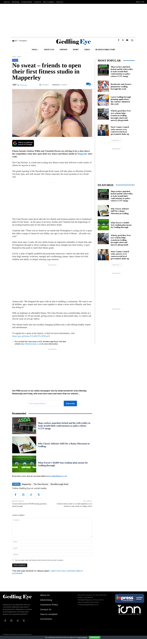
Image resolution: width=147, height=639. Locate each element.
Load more (115, 140)
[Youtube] (127, 40)
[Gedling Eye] (73, 42)
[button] (132, 40)
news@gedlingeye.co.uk (58, 476)
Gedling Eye (23, 85)
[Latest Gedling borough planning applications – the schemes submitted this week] (103, 100)
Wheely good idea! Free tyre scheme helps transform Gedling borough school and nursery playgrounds (121, 115)
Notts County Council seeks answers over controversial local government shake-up (120, 130)
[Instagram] (23, 495)
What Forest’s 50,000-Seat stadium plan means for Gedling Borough (121, 225)
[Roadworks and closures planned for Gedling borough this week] (103, 86)
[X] (122, 40)
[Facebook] (118, 40)
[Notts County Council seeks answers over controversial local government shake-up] (103, 130)
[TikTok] (31, 495)
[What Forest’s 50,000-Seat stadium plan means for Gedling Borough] (24, 464)
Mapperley (82, 154)
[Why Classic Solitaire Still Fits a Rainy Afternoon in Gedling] (24, 444)
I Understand (94, 637)
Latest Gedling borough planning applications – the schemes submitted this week (121, 100)
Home (14, 57)
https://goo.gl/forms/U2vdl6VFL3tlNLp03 (31, 336)
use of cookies (82, 637)
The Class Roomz (41, 484)
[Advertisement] (73, 20)
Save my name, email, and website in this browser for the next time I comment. (39, 560)
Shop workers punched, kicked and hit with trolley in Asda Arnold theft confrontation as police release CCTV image (64, 426)
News (19, 57)
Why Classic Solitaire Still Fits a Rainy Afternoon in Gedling (120, 211)
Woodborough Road (59, 484)
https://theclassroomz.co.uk (31, 344)
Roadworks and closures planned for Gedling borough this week (121, 86)
